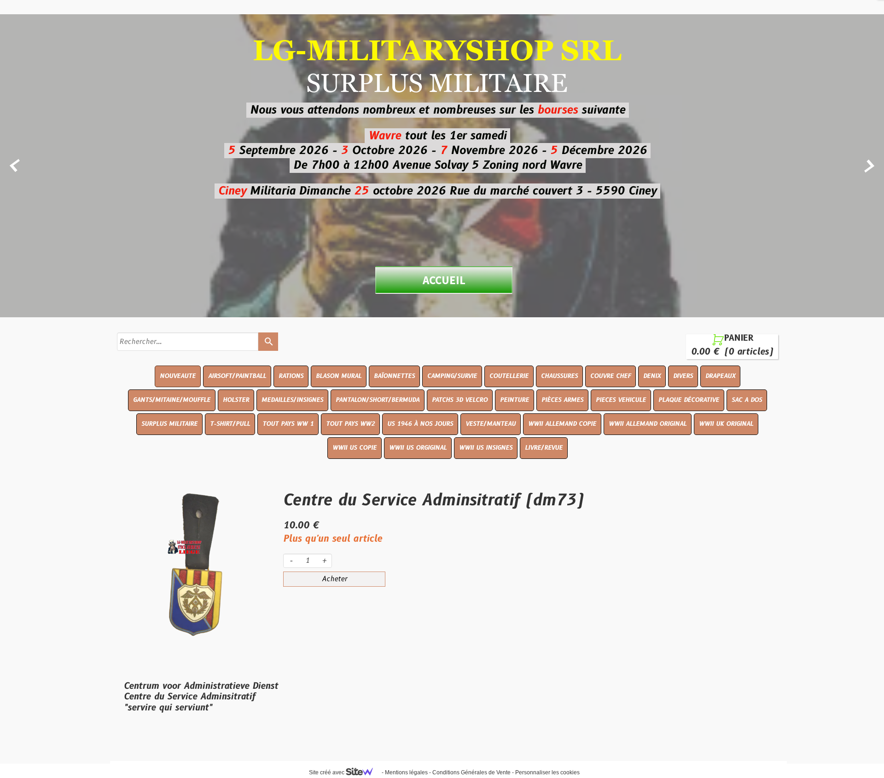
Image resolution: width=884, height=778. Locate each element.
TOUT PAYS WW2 (350, 424)
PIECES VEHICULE (621, 400)
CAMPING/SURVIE (452, 376)
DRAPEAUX (720, 376)
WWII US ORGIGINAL (418, 448)
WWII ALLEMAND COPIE (562, 424)
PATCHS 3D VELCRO (460, 400)
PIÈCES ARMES (562, 400)
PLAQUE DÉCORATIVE (688, 400)
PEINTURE (514, 400)
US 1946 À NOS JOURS (420, 424)
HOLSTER (236, 400)
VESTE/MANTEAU (490, 424)
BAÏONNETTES (394, 376)
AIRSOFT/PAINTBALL (237, 376)
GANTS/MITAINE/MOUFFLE (171, 400)
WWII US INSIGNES (485, 448)
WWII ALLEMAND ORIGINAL (647, 424)
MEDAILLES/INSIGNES (292, 400)
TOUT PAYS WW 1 (288, 424)
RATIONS (291, 376)
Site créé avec (327, 772)
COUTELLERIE (509, 376)
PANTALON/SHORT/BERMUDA (377, 400)
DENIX (652, 376)
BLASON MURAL (338, 376)
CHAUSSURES (559, 376)
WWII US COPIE (354, 448)
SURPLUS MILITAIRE (169, 424)
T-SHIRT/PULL (230, 424)
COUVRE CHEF (610, 376)
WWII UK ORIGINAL (726, 424)
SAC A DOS (747, 400)
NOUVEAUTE (178, 376)
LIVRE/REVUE (544, 448)
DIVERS (683, 376)
